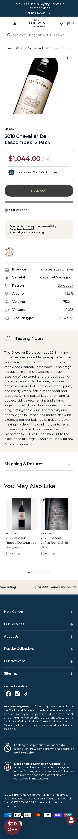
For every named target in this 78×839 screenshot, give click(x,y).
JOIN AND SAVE (58, 437)
